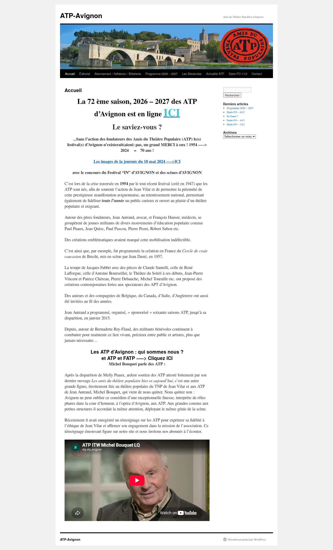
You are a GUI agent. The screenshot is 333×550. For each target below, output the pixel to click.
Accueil (70, 73)
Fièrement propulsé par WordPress (247, 539)
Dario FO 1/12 (238, 73)
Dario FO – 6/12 (236, 112)
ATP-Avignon (81, 15)
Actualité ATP (215, 73)
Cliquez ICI (160, 358)
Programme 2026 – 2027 (161, 73)
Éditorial (84, 73)
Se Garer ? (232, 116)
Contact (257, 73)
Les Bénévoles (192, 73)
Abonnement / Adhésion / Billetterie (117, 73)
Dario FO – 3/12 (236, 124)
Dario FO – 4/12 (236, 120)
